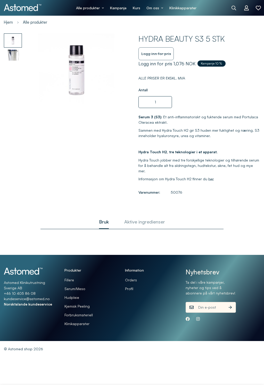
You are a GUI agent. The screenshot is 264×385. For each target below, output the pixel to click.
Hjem (8, 22)
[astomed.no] (22, 8)
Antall (143, 90)
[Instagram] (198, 319)
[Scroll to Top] (254, 357)
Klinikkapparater (182, 8)
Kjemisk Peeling (77, 306)
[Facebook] (188, 319)
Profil (129, 288)
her (211, 179)
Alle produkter (88, 8)
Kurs (136, 8)
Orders (131, 280)
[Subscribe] (230, 307)
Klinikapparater (76, 323)
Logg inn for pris (156, 53)
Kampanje (118, 8)
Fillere (69, 280)
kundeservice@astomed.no (27, 299)
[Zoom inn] (114, 44)
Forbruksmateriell (78, 315)
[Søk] (234, 8)
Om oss (152, 8)
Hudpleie (71, 297)
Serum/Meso (74, 288)
